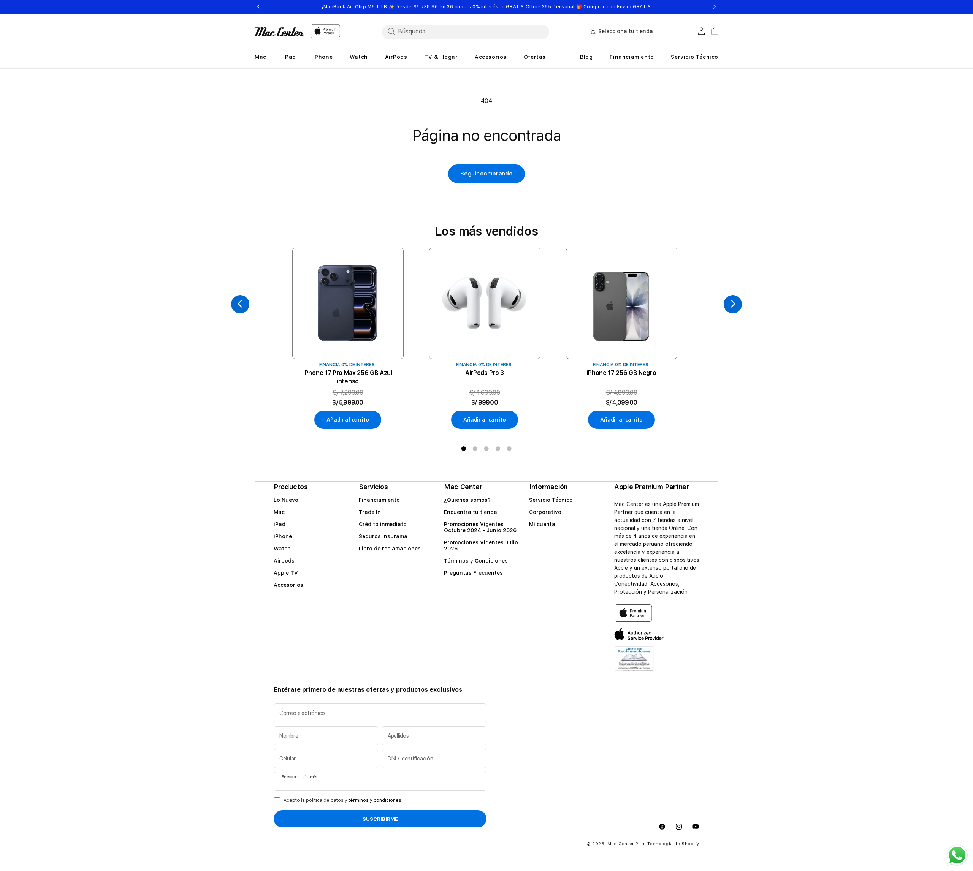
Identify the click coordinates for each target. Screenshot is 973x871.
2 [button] (475, 448)
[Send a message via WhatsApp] (957, 855)
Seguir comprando (486, 173)
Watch (282, 548)
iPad (279, 524)
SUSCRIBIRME (380, 819)
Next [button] (714, 7)
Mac (279, 512)
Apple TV (286, 573)
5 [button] (509, 448)
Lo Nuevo (286, 500)
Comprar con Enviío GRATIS (617, 6)
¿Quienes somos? (467, 500)
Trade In (370, 512)
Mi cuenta (542, 524)
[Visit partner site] (634, 663)
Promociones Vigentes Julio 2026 (481, 545)
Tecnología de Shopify (673, 844)
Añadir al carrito (347, 420)
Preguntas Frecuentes (473, 573)
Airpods (284, 561)
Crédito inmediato (383, 524)
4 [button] (498, 448)
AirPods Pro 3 (484, 372)
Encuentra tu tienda (470, 512)
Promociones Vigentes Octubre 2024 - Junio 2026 (480, 527)
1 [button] (463, 448)
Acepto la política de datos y (342, 800)
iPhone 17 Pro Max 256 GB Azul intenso (347, 377)
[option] (347, 339)
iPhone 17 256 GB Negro (621, 372)
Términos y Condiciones (476, 561)
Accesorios (288, 585)
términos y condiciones (375, 800)
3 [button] (486, 448)
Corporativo (545, 512)
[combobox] (465, 31)
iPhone (283, 536)
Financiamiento (379, 500)
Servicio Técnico (551, 500)
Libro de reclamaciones (390, 548)
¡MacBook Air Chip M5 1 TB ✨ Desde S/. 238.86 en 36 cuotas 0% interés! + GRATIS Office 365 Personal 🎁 (486, 6)
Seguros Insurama (383, 536)
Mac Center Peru (626, 844)
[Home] (279, 32)
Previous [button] (258, 7)
